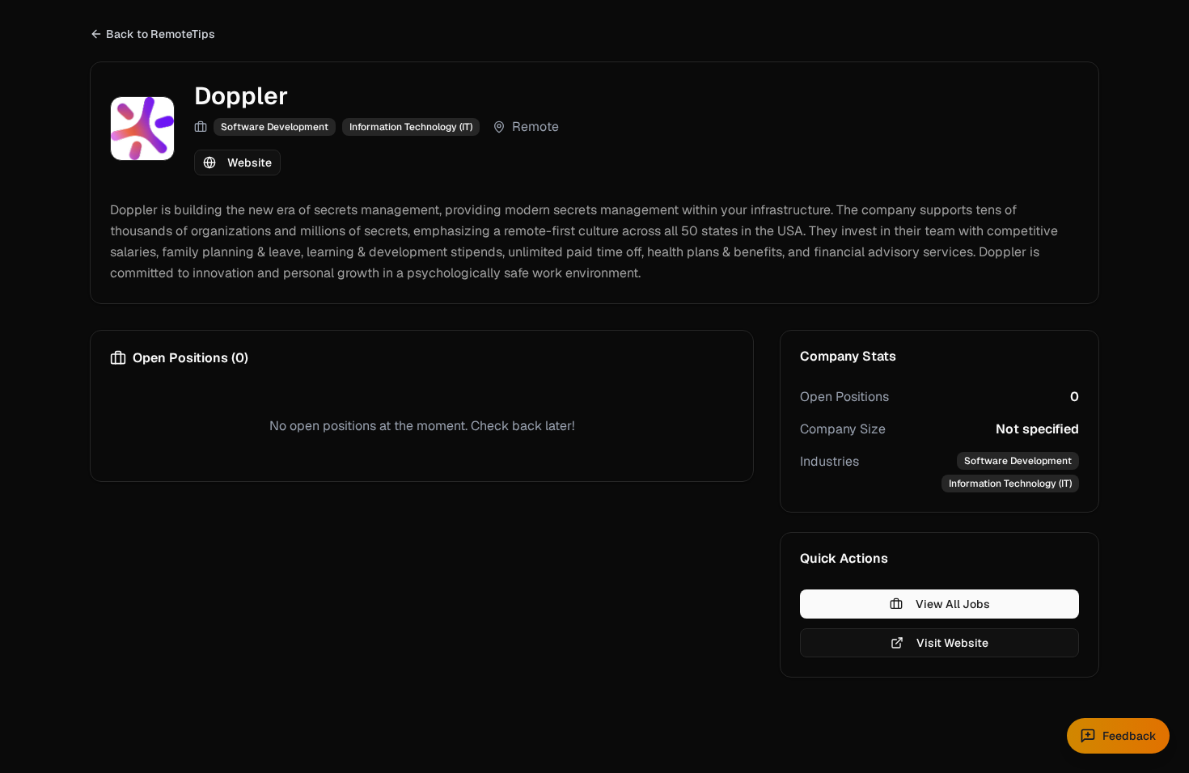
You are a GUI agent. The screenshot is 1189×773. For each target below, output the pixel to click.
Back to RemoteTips (160, 34)
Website (249, 162)
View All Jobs (953, 604)
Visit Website (952, 643)
